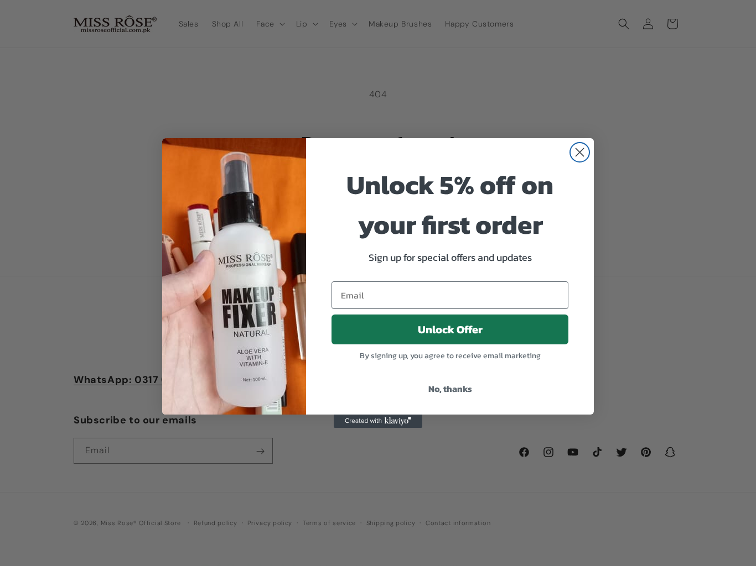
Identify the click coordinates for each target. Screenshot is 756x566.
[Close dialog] (579, 152)
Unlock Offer (450, 329)
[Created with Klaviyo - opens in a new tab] (378, 421)
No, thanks (450, 388)
